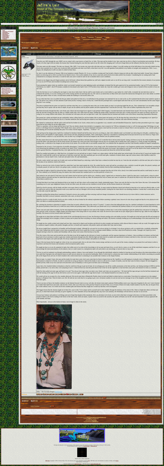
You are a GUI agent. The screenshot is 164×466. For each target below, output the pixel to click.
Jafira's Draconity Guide (7, 90)
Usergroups (99, 37)
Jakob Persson (89, 417)
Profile (78, 39)
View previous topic (146, 51)
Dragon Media (5, 37)
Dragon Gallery (5, 35)
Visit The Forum (58, 391)
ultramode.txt (94, 446)
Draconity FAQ (5, 33)
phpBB (89, 418)
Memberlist (91, 37)
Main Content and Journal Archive (87, 23)
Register (107, 37)
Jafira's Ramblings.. (58, 48)
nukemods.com (95, 421)
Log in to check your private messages (92, 39)
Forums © (162, 425)
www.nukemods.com (95, 463)
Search (84, 37)
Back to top (24, 394)
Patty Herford (94, 420)
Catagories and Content (7, 31)
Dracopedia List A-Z (6, 89)
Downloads (75, 23)
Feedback (4, 38)
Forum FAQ (77, 37)
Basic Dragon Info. (6, 92)
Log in (105, 39)
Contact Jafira (5, 93)
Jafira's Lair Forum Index (45, 48)
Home (70, 23)
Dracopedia (5, 34)
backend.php (86, 446)
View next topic (156, 51)
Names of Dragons (6, 88)
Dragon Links (5, 36)
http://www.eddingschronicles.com (99, 417)
